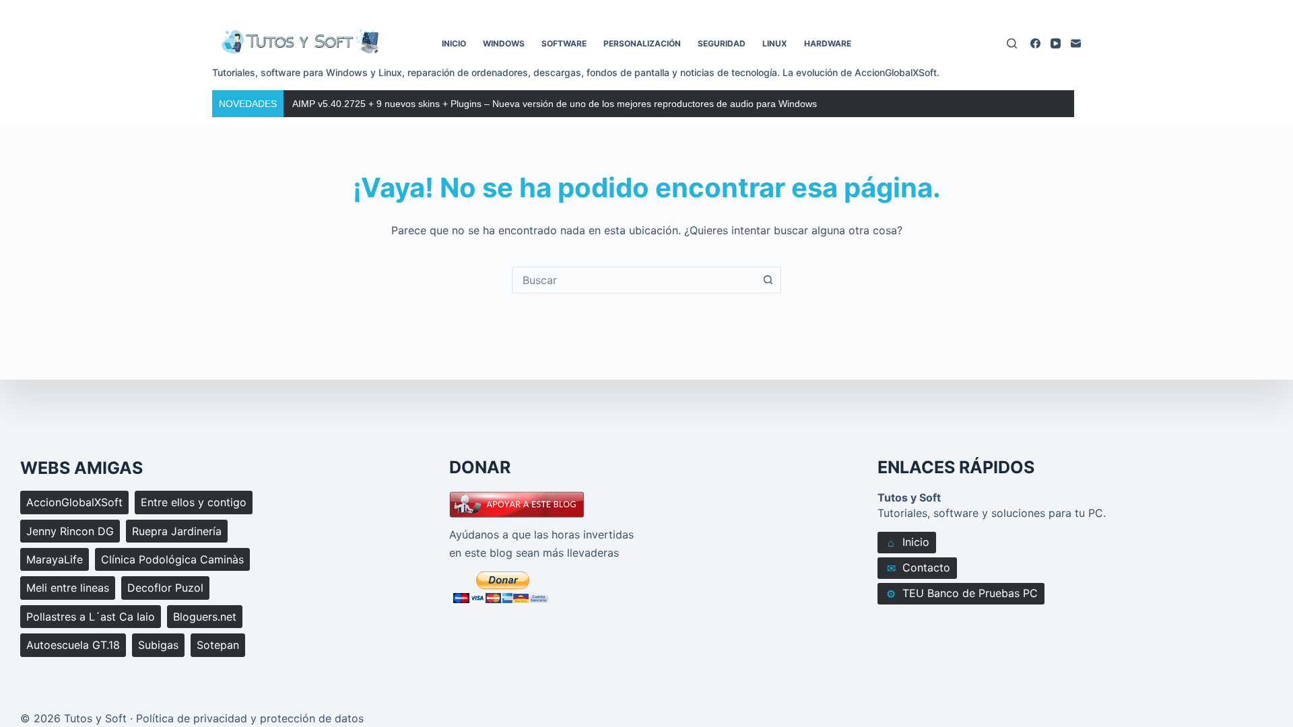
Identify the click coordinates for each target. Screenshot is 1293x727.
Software (564, 43)
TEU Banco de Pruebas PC (962, 593)
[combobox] (633, 280)
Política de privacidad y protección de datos (250, 718)
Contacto (919, 568)
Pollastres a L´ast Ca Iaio (90, 616)
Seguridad (721, 43)
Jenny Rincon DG (70, 531)
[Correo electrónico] (1076, 43)
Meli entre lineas (67, 587)
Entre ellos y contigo (193, 502)
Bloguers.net (204, 616)
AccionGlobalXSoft (74, 502)
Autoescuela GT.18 (73, 645)
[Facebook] (1035, 43)
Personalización (642, 43)
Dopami (309, 103)
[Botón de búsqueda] (768, 280)
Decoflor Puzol (165, 587)
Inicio (454, 43)
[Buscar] (1012, 43)
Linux (774, 43)
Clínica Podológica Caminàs (172, 559)
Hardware (827, 43)
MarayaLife (54, 559)
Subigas (158, 645)
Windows (504, 43)
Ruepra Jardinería (177, 531)
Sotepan (218, 645)
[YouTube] (1056, 43)
